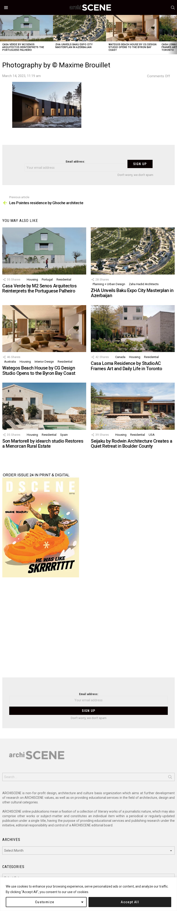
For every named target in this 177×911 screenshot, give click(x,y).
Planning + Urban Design (109, 284)
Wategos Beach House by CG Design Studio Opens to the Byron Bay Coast (132, 47)
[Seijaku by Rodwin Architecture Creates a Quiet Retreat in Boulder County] (133, 406)
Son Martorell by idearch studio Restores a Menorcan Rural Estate (42, 443)
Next (174, 34)
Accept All (130, 902)
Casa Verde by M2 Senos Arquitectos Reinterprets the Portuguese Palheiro (23, 47)
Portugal (47, 279)
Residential (63, 279)
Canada (120, 357)
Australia (10, 361)
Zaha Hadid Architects (144, 284)
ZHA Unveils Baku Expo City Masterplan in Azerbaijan (74, 46)
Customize (44, 902)
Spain (64, 434)
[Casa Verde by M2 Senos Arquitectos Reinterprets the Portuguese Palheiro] (26, 28)
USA (152, 434)
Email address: (75, 161)
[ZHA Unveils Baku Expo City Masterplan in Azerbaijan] (79, 28)
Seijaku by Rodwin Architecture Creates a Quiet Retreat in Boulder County (131, 443)
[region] (88, 894)
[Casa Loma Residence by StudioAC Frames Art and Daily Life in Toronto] (133, 328)
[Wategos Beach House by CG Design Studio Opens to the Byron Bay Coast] (132, 28)
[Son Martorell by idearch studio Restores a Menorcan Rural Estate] (44, 406)
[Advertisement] (88, 630)
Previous (2, 34)
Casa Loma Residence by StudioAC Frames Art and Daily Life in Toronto (126, 366)
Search (170, 778)
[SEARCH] (173, 7)
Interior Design (44, 361)
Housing (32, 279)
